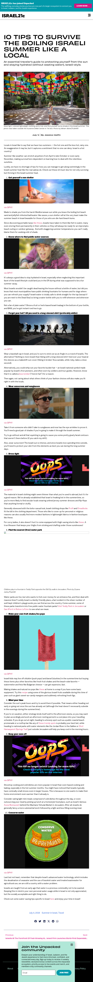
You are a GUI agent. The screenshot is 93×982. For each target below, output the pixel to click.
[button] (72, 945)
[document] (46, 491)
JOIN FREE (64, 973)
